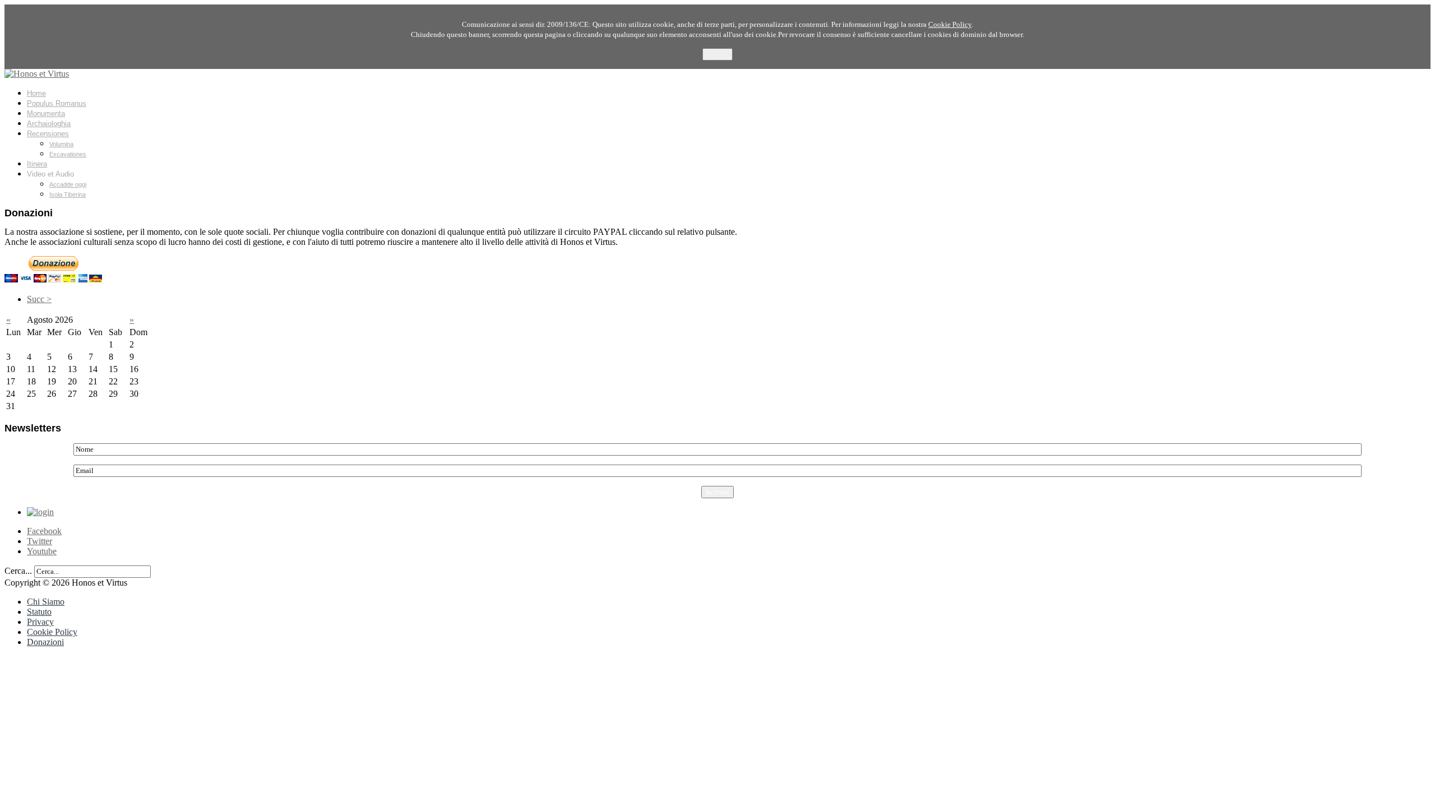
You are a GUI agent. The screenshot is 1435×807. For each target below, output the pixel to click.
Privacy (40, 622)
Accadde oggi (67, 184)
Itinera (37, 164)
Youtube (42, 551)
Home (36, 93)
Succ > (39, 299)
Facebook (44, 531)
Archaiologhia (49, 123)
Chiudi (717, 54)
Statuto (39, 611)
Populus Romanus (56, 103)
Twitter (39, 541)
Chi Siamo (45, 601)
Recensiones (48, 133)
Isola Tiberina (67, 194)
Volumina (61, 144)
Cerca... (18, 571)
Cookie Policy (52, 632)
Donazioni (45, 642)
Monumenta (46, 113)
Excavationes (67, 154)
